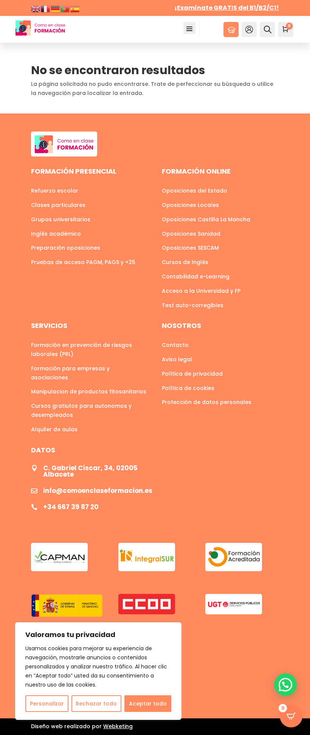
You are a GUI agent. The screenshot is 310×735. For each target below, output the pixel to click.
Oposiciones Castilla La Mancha (206, 219)
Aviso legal (177, 359)
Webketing (118, 726)
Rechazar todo (96, 703)
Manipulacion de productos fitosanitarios (88, 391)
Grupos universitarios (60, 219)
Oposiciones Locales (190, 205)
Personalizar (47, 703)
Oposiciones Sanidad (191, 234)
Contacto (175, 345)
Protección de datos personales (206, 402)
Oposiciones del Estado (194, 190)
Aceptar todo (148, 703)
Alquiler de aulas (54, 429)
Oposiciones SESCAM (190, 248)
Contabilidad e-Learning (195, 276)
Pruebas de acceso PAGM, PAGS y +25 (83, 262)
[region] (98, 671)
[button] (285, 684)
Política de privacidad (192, 374)
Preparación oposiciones (65, 248)
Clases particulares (58, 205)
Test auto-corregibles (192, 305)
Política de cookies (188, 388)
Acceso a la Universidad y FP (201, 291)
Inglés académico (56, 234)
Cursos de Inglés (185, 262)
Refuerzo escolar (54, 190)
